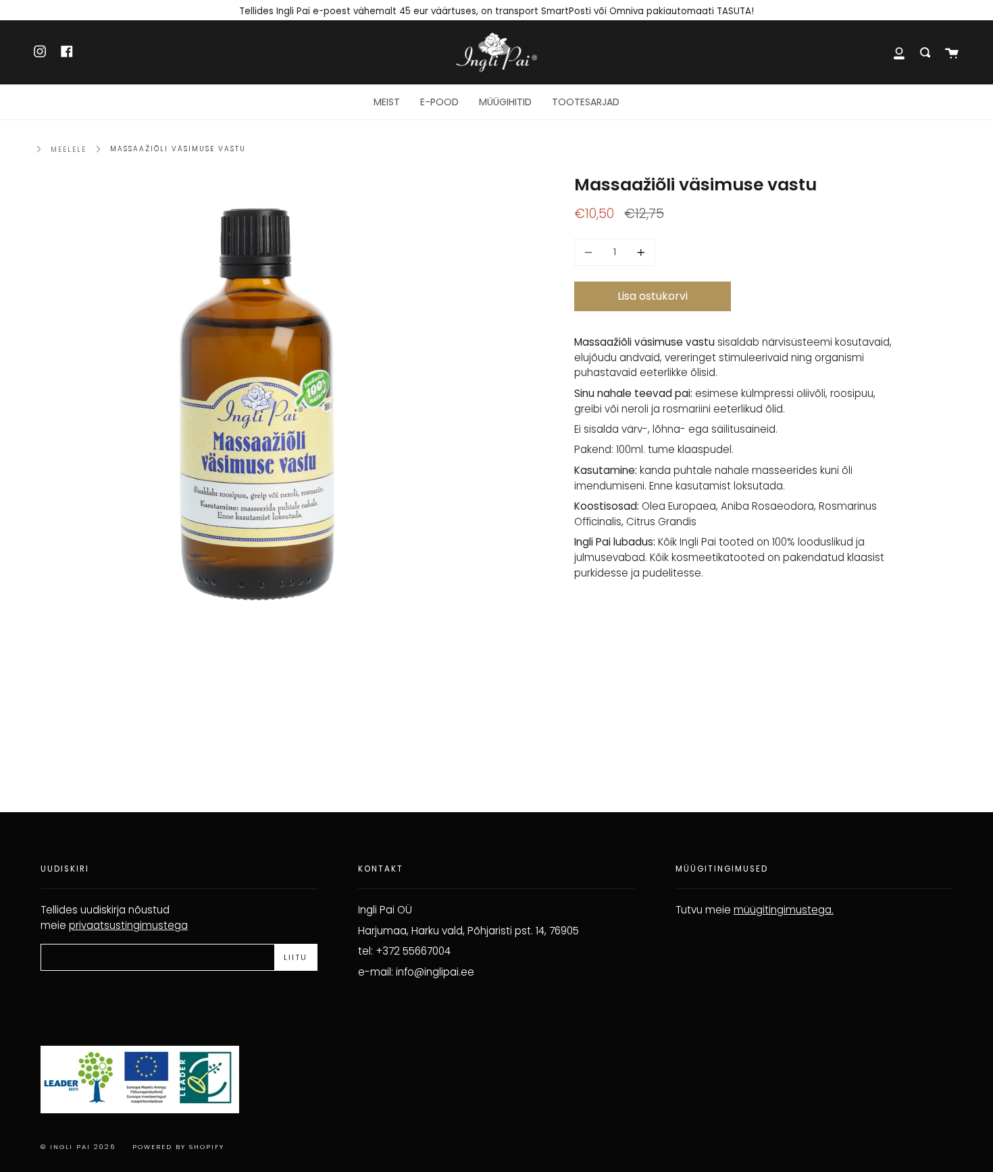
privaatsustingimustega (128, 925)
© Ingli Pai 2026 (78, 1146)
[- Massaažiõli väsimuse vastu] (590, 252)
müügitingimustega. (784, 910)
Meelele (68, 149)
